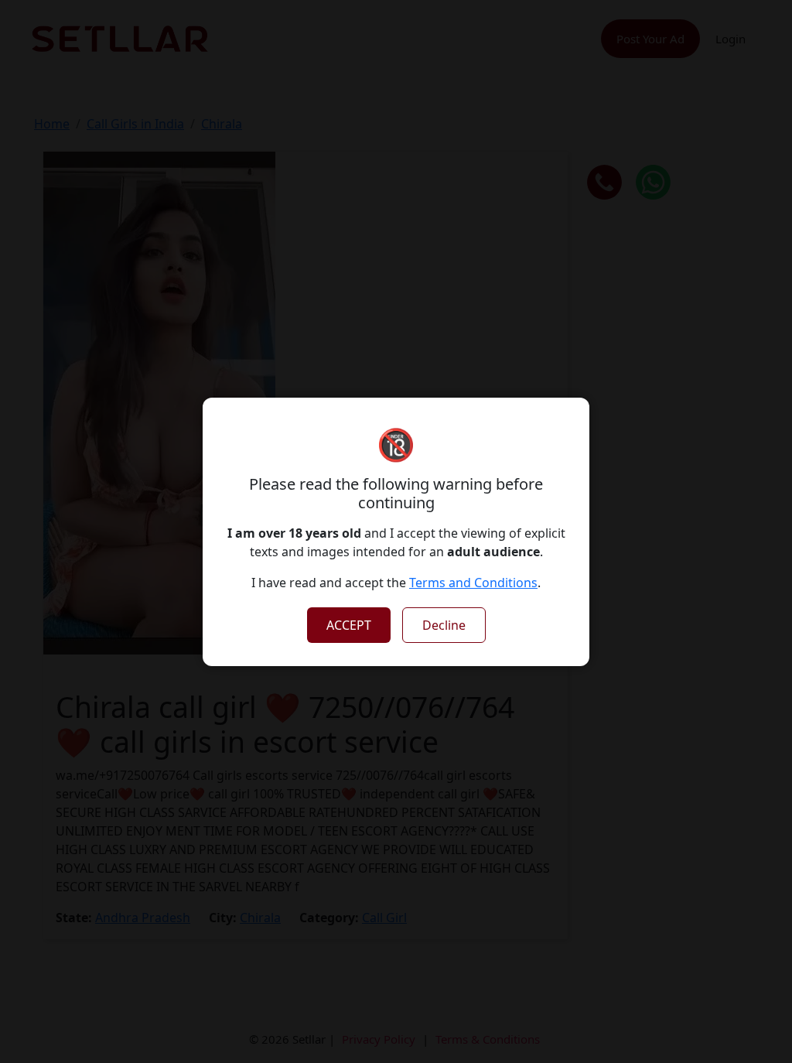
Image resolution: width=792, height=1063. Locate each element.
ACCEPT (348, 625)
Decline (444, 625)
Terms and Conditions (473, 582)
